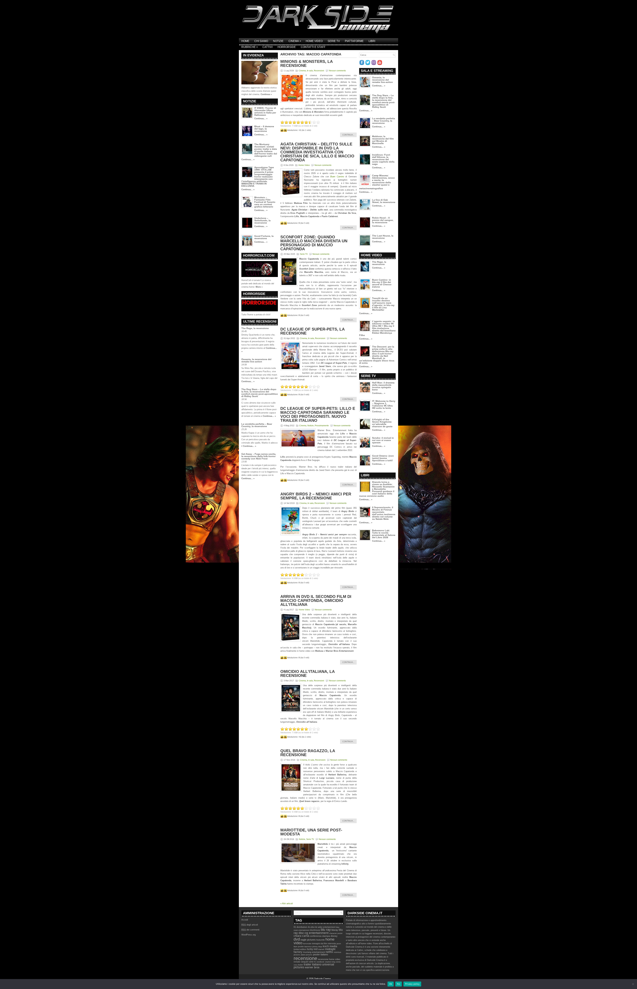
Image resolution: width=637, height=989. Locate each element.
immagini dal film (319, 943)
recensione (305, 958)
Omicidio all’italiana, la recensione (307, 673)
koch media (330, 946)
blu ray (326, 929)
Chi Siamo (261, 41)
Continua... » (260, 118)
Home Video (314, 41)
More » (259, 287)
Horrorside (287, 47)
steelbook (320, 962)
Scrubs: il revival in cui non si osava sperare (383, 440)
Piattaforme (354, 41)
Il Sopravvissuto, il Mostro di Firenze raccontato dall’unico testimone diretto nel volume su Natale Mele (383, 513)
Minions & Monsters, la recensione (306, 63)
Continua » (266, 94)
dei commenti (250, 929)
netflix (329, 952)
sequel (304, 961)
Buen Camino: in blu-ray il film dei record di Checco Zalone (381, 283)
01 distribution (300, 927)
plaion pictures (306, 955)
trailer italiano (312, 964)
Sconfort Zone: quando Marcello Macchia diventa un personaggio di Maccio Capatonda (313, 243)
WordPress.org (248, 934)
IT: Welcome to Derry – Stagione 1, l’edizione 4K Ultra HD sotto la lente (383, 404)
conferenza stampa (320, 936)
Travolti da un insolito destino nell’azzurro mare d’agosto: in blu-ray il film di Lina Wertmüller (383, 304)
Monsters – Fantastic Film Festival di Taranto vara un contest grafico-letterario (264, 202)
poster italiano (320, 954)
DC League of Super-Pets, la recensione (312, 331)
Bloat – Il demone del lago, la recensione (264, 128)
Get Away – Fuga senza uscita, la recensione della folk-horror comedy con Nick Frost (258, 456)
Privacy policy (412, 984)
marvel (321, 949)
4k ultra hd (312, 927)
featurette (320, 940)
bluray (334, 930)
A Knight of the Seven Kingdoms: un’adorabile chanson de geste (382, 423)
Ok (390, 984)
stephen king (330, 962)
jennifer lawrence (305, 947)
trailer (300, 965)
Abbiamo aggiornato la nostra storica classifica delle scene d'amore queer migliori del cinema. (259, 91)
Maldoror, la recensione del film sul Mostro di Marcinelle (383, 140)
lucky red (312, 949)
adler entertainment (326, 927)
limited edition (300, 949)
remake (297, 962)
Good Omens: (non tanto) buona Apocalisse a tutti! (383, 458)
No (398, 984)
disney (334, 936)
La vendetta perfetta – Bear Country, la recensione (256, 425)
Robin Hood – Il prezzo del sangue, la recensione (382, 220)
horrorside (307, 944)
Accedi (244, 920)
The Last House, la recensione (382, 236)
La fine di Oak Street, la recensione (383, 201)
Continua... (348, 135)
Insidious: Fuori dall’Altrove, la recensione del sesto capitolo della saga (383, 159)
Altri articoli (286, 903)
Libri (372, 41)
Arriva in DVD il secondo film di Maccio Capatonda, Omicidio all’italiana (315, 600)
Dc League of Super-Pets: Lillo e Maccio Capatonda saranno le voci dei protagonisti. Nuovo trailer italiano (317, 414)
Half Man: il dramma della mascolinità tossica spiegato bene (383, 386)
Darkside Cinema (322, 978)
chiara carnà (301, 935)
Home (245, 41)
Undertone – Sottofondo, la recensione (262, 220)
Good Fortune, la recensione (264, 237)
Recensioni (319, 70)
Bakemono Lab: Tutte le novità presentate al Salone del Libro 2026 (383, 534)
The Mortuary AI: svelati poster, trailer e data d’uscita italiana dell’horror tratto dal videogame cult (265, 150)
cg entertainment (316, 933)
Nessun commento (337, 70)
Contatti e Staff (313, 47)
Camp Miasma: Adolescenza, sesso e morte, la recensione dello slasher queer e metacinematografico (377, 182)
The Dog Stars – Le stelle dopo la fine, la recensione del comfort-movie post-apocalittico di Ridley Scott (259, 393)
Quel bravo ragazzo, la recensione (307, 753)
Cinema (294, 40)
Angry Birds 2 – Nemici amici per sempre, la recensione (315, 496)
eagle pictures (308, 939)
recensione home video (329, 959)
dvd (297, 939)
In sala (310, 70)
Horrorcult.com (259, 255)
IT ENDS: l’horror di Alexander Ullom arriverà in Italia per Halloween (265, 111)
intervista (332, 943)
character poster (336, 933)
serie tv (312, 962)
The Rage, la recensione (255, 328)
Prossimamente (322, 425)
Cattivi (267, 47)
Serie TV (334, 41)
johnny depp (317, 947)
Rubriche (249, 46)
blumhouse (315, 930)
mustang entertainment (314, 952)
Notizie (278, 41)
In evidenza (253, 55)
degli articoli (249, 924)
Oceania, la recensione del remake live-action (256, 360)
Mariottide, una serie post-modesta (311, 832)
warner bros (312, 967)
